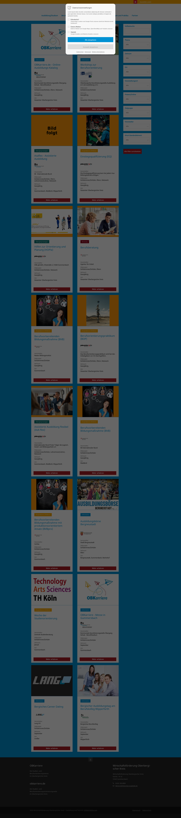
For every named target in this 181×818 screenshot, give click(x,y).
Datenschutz (80, 52)
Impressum (88, 52)
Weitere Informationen (98, 52)
